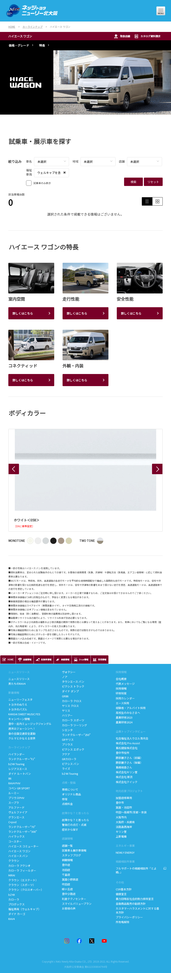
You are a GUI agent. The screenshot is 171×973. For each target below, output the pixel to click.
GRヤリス (68, 740)
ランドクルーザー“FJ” (22, 759)
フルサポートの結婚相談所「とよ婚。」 (136, 870)
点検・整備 (68, 783)
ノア (64, 677)
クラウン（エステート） (23, 880)
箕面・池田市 (124, 807)
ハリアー (67, 715)
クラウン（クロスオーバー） (26, 890)
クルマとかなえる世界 (21, 738)
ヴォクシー (68, 672)
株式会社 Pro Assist (128, 743)
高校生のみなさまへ (128, 713)
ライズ (66, 769)
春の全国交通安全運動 (21, 733)
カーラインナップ (19, 747)
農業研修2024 (124, 722)
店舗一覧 (67, 846)
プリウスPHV (16, 798)
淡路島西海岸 (124, 827)
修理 (64, 799)
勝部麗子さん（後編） (129, 762)
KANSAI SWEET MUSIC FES (24, 714)
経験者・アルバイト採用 (131, 708)
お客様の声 (68, 908)
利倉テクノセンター (74, 899)
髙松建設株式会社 (126, 748)
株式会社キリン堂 (126, 772)
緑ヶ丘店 (67, 889)
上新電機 (121, 836)
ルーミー (13, 793)
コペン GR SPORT (19, 788)
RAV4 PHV (14, 783)
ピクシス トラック (73, 686)
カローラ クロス (72, 701)
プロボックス (16, 904)
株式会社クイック (126, 782)
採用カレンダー (125, 698)
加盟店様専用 (124, 798)
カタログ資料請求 (151, 36)
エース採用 (122, 703)
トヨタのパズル (17, 709)
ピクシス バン (70, 764)
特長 (42, 45)
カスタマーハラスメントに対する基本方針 (137, 910)
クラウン (13, 861)
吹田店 (66, 884)
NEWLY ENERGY (125, 852)
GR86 (65, 696)
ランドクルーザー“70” (21, 827)
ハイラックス (16, 836)
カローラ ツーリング (74, 725)
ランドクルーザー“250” (76, 735)
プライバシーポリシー (129, 917)
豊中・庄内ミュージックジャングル (30, 724)
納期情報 (67, 860)
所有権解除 (122, 922)
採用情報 (121, 688)
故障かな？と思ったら (75, 813)
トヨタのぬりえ (17, 704)
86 (9, 778)
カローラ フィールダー (22, 870)
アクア (66, 754)
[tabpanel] (85, 82)
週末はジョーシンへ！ (21, 728)
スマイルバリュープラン (77, 904)
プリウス (67, 744)
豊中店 (66, 865)
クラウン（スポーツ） (21, 885)
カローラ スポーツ (73, 720)
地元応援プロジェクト (129, 791)
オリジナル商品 (71, 794)
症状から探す (70, 829)
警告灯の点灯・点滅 (74, 825)
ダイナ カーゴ (16, 914)
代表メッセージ (125, 684)
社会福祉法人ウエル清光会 (132, 738)
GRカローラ (69, 759)
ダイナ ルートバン (19, 774)
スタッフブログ (71, 855)
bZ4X (11, 895)
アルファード (16, 807)
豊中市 (120, 803)
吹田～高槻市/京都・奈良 (131, 812)
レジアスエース (17, 769)
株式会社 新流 (124, 777)
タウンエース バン (73, 682)
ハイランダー (16, 754)
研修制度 (121, 693)
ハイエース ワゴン (20, 36)
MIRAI (11, 875)
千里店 (66, 875)
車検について (70, 789)
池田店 (66, 870)
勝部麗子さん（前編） (129, 758)
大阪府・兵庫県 (125, 822)
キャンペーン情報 (19, 719)
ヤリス (66, 711)
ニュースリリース (19, 679)
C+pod (12, 822)
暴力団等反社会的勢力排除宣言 (135, 899)
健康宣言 (121, 894)
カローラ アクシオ (19, 866)
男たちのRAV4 (16, 684)
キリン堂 (121, 832)
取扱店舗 (125, 36)
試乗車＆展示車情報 (74, 850)
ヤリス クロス (70, 706)
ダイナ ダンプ (70, 691)
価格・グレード (19, 45)
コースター (15, 841)
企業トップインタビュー (131, 731)
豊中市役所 (122, 753)
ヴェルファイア (17, 812)
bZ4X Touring (16, 764)
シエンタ (67, 730)
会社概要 (121, 679)
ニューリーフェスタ (20, 699)
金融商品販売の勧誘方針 (131, 904)
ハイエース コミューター (23, 846)
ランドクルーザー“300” (22, 832)
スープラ (13, 803)
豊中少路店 (68, 894)
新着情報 (13, 693)
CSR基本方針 (124, 889)
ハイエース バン (18, 856)
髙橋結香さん (124, 767)
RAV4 (11, 919)
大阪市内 (121, 817)
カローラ (13, 899)
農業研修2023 (124, 717)
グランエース (16, 817)
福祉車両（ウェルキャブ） (24, 909)
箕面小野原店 (70, 879)
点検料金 (67, 804)
